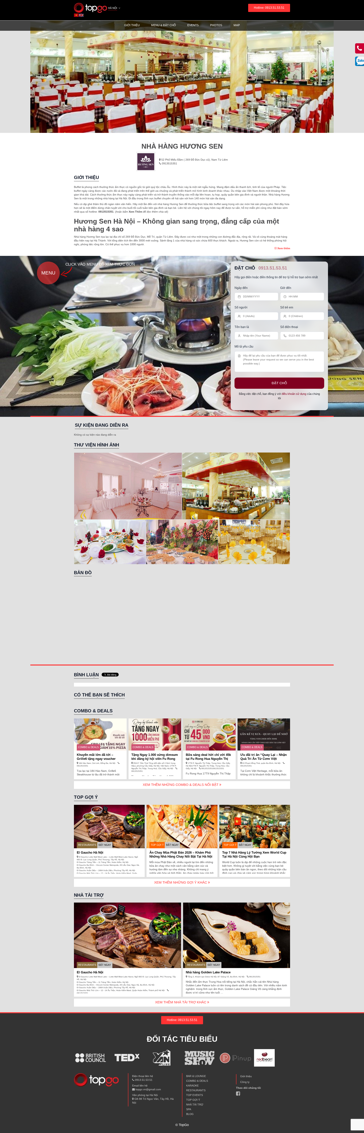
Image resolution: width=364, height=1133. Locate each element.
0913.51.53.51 (272, 267)
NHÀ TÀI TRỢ (194, 1104)
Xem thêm (283, 248)
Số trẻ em (286, 307)
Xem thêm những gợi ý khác (181, 882)
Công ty (244, 1081)
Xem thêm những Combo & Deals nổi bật (181, 785)
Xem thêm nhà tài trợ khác (181, 1002)
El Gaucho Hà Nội (90, 852)
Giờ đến (285, 287)
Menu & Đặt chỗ (163, 25)
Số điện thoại (289, 327)
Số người (241, 307)
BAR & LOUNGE (196, 1076)
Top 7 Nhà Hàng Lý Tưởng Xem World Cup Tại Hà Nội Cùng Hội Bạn (254, 854)
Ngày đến (241, 287)
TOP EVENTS (194, 1095)
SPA (188, 1109)
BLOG (190, 1114)
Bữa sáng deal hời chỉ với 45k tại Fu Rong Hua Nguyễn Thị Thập (208, 759)
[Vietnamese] (76, 15)
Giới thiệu (132, 25)
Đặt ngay (105, 845)
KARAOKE (192, 1085)
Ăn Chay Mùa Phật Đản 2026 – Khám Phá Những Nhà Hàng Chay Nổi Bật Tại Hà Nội (180, 854)
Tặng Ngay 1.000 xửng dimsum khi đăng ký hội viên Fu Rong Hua (154, 759)
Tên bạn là (242, 327)
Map (237, 25)
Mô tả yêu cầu (244, 346)
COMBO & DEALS (88, 747)
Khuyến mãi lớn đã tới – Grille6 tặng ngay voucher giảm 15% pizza (96, 759)
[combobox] (114, 8)
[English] (81, 15)
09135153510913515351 (212, 768)
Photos (216, 25)
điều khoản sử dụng (294, 393)
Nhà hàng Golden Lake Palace (208, 972)
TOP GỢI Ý (157, 845)
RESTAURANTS (87, 845)
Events (193, 25)
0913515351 (169, 163)
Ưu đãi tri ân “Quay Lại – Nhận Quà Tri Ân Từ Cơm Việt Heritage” (263, 759)
